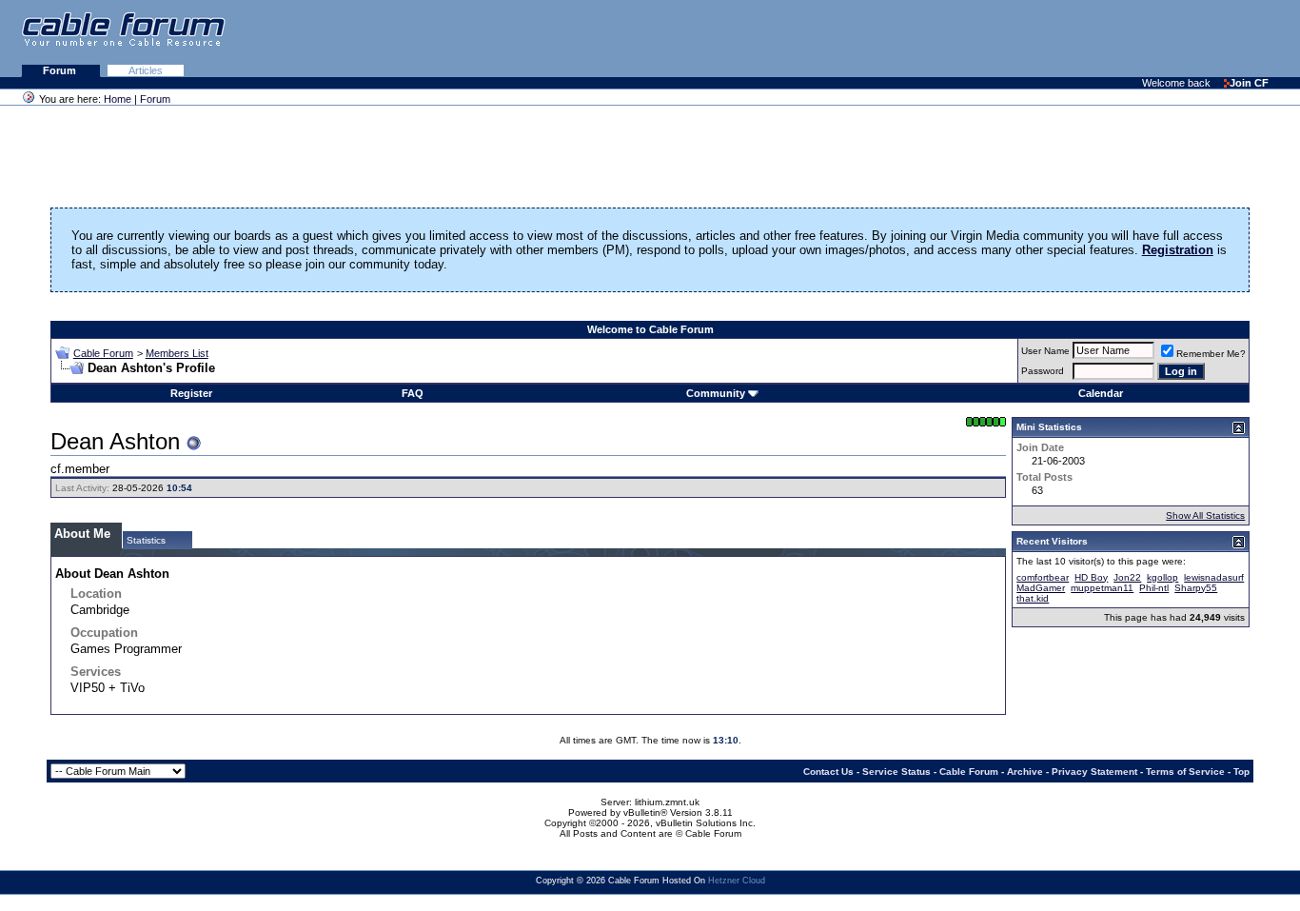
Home (117, 99)
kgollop (1162, 577)
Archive (1025, 771)
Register (191, 393)
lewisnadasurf (1214, 577)
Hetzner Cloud (736, 880)
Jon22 (1127, 577)
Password (1042, 371)
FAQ (412, 393)
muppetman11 (1102, 588)
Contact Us (828, 771)
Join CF (1249, 83)
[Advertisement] (1067, 38)
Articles (145, 70)
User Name (1045, 351)
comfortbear (1042, 577)
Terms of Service (1185, 771)
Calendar (1100, 393)
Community (715, 393)
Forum (61, 70)
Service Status (896, 771)
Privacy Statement (1094, 771)
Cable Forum (103, 353)
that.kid (1032, 598)
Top (1241, 771)
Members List (177, 353)
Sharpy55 (1195, 588)
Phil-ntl (1154, 588)
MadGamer (1040, 588)
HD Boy (1091, 577)
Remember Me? (1211, 353)
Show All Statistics (1205, 515)
